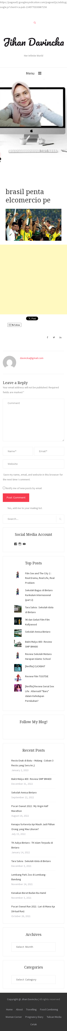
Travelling (31, 1009)
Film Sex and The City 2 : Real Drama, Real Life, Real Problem (40, 578)
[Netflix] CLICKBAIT (35, 666)
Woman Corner (14, 1017)
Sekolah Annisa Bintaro (37, 631)
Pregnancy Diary (34, 1017)
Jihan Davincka (33, 42)
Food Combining (49, 1009)
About (19, 1009)
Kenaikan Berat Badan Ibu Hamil (28, 893)
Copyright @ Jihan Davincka (22, 999)
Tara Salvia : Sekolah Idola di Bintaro (31, 861)
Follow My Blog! (33, 722)
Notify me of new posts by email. (24, 488)
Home (9, 1009)
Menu (30, 73)
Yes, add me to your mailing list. (24, 508)
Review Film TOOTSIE (36, 676)
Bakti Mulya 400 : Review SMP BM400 (31, 779)
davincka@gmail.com (31, 358)
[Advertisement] (33, 279)
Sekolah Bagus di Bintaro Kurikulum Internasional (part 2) (39, 595)
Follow (17, 324)
